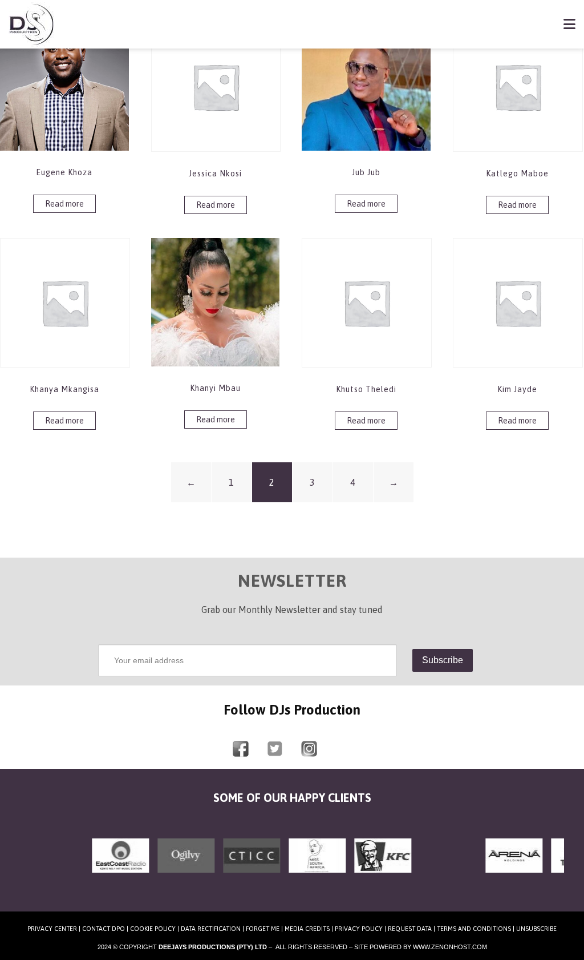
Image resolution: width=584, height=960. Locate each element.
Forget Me (262, 928)
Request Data (410, 928)
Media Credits (307, 928)
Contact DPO (103, 928)
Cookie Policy (153, 928)
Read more (64, 203)
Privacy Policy (359, 928)
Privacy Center (52, 928)
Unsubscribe (536, 928)
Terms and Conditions (474, 928)
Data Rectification (211, 928)
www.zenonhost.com (450, 946)
